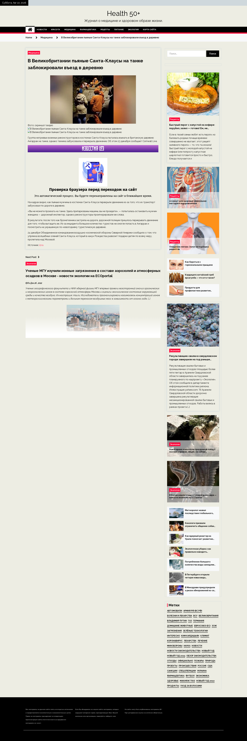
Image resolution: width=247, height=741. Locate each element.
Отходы (172, 661)
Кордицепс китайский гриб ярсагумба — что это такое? (200, 276)
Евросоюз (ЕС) (202, 626)
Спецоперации (187, 671)
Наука (187, 646)
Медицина (70, 29)
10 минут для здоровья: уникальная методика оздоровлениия (187, 202)
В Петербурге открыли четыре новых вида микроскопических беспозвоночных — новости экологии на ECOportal (199, 576)
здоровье (173, 681)
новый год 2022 (205, 681)
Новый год (208, 651)
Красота (55, 29)
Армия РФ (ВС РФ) (192, 611)
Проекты (172, 666)
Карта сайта (149, 29)
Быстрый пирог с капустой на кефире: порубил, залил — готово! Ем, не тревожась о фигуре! (192, 127)
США (210, 666)
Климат (204, 636)
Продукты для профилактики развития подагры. (198, 289)
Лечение (202, 641)
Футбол (190, 676)
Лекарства (190, 641)
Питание (119, 29)
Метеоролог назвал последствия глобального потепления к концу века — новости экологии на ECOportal (199, 512)
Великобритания (208, 616)
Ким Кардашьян (190, 636)
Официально (185, 661)
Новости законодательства (183, 651)
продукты (173, 686)
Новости (42, 29)
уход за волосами (191, 686)
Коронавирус (175, 641)
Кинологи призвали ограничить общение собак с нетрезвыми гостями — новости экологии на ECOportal (199, 525)
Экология (133, 29)
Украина (202, 671)
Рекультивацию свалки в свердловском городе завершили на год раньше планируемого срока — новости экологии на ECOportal (193, 358)
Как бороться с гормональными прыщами (199, 263)
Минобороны (174, 646)
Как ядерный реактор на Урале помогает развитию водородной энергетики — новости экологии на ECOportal (199, 538)
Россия (202, 666)
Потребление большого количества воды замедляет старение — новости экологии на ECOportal (200, 563)
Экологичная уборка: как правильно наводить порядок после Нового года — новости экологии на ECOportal (199, 550)
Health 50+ (123, 13)
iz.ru (41, 245)
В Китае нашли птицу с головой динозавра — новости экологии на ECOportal (192, 496)
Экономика (202, 676)
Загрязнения (174, 631)
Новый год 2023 (176, 656)
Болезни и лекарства (179, 616)
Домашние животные (180, 626)
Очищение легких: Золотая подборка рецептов (189, 248)
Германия (198, 621)
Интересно (173, 636)
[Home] (30, 29)
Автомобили (174, 611)
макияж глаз (187, 681)
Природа (210, 661)
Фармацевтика (88, 29)
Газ (190, 621)
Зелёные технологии (195, 631)
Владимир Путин (177, 621)
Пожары (199, 661)
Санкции (172, 671)
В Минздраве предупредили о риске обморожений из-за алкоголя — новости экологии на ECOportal (200, 589)
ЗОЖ (214, 626)
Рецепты (105, 29)
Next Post (31, 257)
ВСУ (195, 616)
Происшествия (187, 666)
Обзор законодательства (201, 656)
